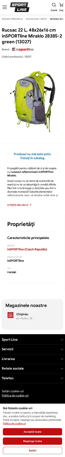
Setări (32, 450)
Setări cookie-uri (13, 391)
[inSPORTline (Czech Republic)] (22, 49)
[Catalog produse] (5, 7)
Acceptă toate (32, 431)
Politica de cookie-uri (15, 395)
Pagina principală (12, 19)
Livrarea (8, 359)
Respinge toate (32, 441)
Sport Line (10, 340)
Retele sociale (13, 368)
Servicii (7, 349)
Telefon (8, 378)
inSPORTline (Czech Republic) (27, 249)
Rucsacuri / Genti (36, 19)
